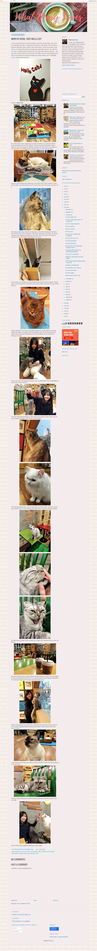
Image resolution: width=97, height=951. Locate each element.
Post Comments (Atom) (24, 903)
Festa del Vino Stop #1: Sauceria (73, 268)
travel (37, 853)
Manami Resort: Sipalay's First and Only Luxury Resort (76, 131)
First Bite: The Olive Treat (71, 238)
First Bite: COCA (69, 231)
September (68, 279)
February (68, 297)
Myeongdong (14, 853)
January (68, 300)
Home (35, 900)
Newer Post (14, 900)
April (67, 292)
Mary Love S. (65, 352)
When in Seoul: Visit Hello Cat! (72, 275)
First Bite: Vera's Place (70, 270)
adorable (17, 851)
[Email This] (39, 849)
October (68, 215)
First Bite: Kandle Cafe (70, 217)
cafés (15, 51)
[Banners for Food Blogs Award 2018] (21, 914)
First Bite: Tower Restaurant (72, 224)
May (67, 289)
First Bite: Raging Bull (70, 243)
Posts (15, 928)
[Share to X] (42, 849)
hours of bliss (15, 728)
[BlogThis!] (40, 849)
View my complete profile (68, 65)
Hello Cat (40, 851)
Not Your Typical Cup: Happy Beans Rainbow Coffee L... (73, 246)
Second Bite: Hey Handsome (72, 265)
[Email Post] (37, 849)
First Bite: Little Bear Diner (72, 254)
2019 (65, 199)
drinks (26, 330)
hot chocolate (51, 851)
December (68, 209)
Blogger (51, 941)
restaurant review (22, 853)
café (26, 55)
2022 (65, 191)
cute (29, 851)
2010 (65, 316)
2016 (65, 207)
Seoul (13, 57)
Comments (16, 931)
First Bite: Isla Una (69, 229)
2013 (65, 308)
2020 (65, 197)
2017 (65, 204)
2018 (65, 202)
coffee (25, 851)
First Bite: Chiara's (69, 226)
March (67, 294)
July (67, 284)
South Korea (32, 853)
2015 (65, 303)
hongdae (45, 851)
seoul (28, 853)
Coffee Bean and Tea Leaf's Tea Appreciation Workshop (73, 251)
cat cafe (22, 851)
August (67, 281)
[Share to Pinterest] (44, 849)
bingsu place (36, 149)
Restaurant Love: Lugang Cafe (76, 155)
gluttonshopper (34, 851)
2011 (65, 313)
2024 (65, 186)
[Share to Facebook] (43, 849)
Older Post (55, 900)
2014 (65, 306)
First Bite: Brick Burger (70, 241)
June (67, 286)
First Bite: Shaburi (69, 273)
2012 (65, 311)
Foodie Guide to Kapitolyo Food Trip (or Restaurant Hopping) (77, 118)
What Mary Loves (74, 40)
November (68, 212)
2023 (65, 189)
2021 (65, 194)
